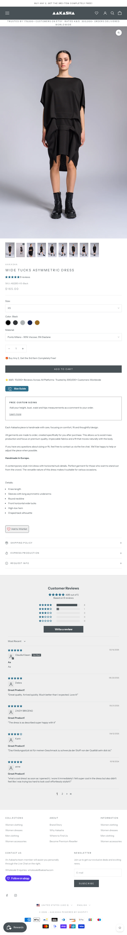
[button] (12, 277)
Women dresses (13, 830)
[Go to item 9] (94, 250)
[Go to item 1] (10, 250)
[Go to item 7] (73, 250)
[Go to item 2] (20, 250)
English (82, 905)
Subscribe (86, 883)
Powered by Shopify (75, 912)
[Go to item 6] (62, 250)
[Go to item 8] (84, 250)
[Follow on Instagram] (15, 895)
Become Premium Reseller (64, 841)
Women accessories (15, 841)
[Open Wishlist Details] (96, 13)
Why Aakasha (57, 830)
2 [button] (62, 793)
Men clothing (12, 835)
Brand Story (56, 824)
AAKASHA (11, 264)
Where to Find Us (59, 835)
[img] (15, 650)
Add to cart (63, 369)
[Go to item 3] (31, 250)
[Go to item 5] (52, 250)
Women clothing (13, 824)
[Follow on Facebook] (7, 895)
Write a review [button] (63, 629)
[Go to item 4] (41, 250)
